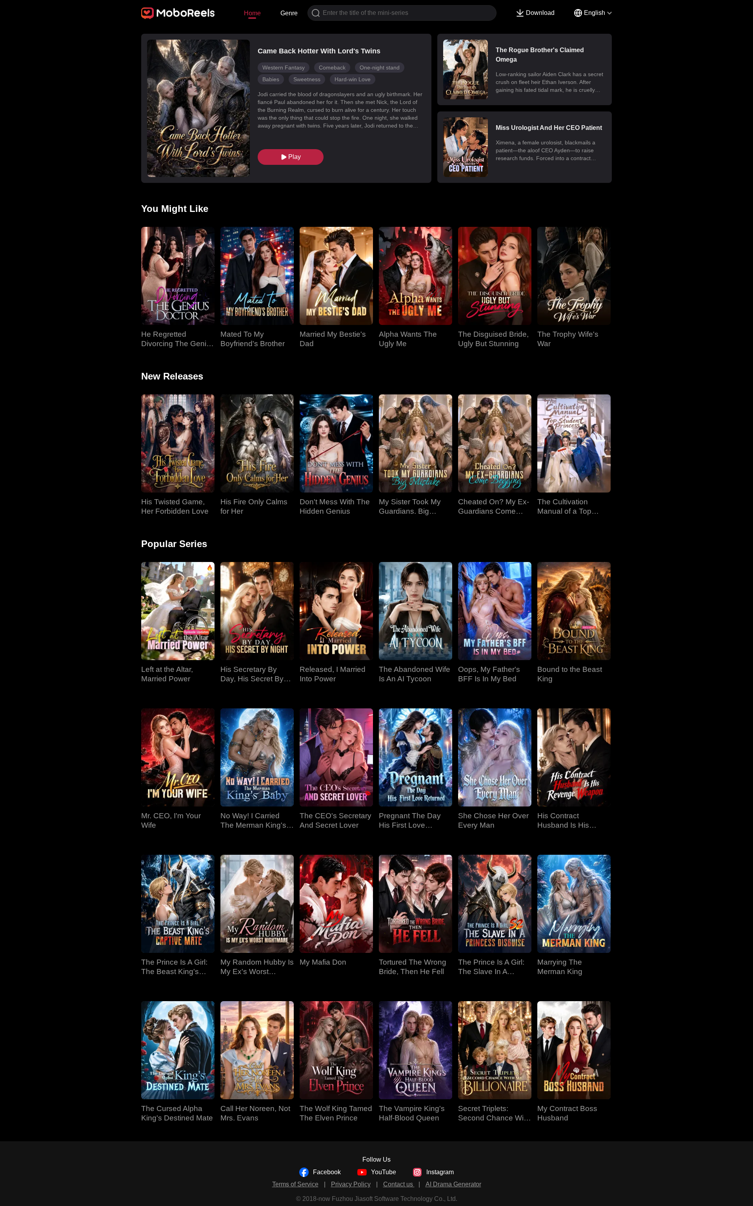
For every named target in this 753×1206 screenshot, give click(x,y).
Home (252, 13)
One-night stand (380, 67)
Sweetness (306, 79)
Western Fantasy (283, 67)
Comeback (332, 67)
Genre (289, 13)
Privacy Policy (351, 1184)
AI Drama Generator (453, 1184)
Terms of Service (295, 1184)
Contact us (399, 1184)
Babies (270, 79)
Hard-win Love (353, 79)
